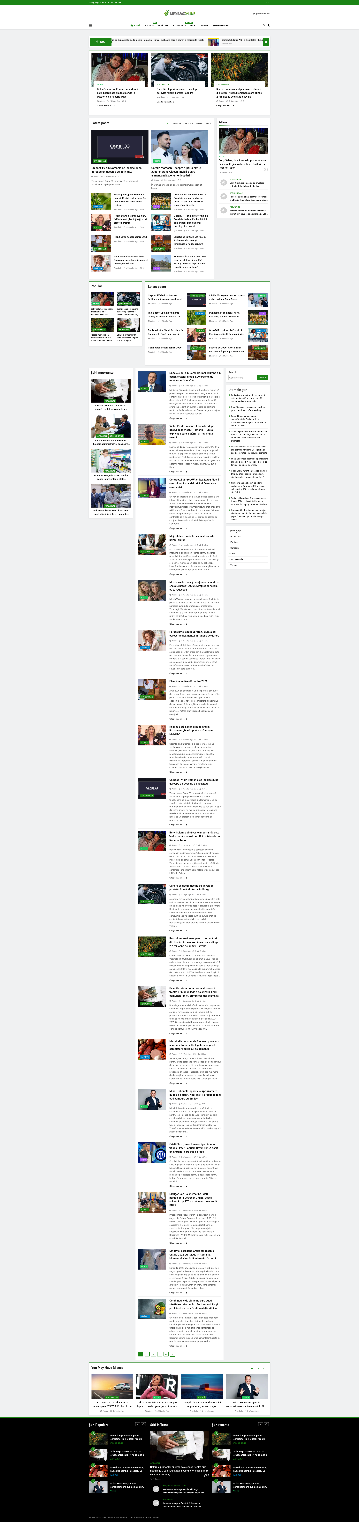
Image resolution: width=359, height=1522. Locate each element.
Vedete (204, 25)
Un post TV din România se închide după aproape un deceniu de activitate (165, 299)
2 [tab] (255, 1368)
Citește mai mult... (105, 105)
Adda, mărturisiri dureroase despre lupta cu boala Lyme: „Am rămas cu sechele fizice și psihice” (157, 1406)
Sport (193, 25)
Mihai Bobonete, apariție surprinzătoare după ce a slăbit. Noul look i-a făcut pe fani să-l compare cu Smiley (195, 1094)
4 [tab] (263, 1368)
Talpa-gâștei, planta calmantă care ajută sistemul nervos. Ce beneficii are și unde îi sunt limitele (166, 316)
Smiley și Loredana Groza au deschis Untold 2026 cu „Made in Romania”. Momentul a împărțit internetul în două (192, 1254)
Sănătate (163, 25)
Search (232, 372)
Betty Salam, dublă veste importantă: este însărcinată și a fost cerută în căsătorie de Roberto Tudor (223, 3)
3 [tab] (259, 1368)
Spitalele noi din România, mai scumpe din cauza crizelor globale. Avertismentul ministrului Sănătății (195, 376)
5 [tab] (266, 1368)
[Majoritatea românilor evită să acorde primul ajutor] (202, 43)
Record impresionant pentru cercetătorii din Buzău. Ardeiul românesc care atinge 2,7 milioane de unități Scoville (239, 93)
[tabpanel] (112, 1393)
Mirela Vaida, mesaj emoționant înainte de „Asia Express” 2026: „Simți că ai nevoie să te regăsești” (194, 585)
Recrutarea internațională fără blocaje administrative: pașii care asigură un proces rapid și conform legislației (183, 1492)
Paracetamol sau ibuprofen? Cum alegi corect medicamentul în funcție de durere (131, 260)
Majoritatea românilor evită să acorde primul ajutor (236, 40)
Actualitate (180, 24)
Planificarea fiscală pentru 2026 (131, 237)
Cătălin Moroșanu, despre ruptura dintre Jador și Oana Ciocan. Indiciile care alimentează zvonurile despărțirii (176, 171)
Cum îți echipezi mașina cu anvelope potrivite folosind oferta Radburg (127, 312)
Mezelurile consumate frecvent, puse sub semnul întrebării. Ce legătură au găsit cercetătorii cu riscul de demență (194, 1045)
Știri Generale (220, 25)
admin (102, 101)
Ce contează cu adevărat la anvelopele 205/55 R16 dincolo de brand (112, 1406)
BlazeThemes (152, 1517)
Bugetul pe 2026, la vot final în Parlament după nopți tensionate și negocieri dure (190, 240)
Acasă (136, 25)
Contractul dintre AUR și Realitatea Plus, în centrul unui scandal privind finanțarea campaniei (146, 40)
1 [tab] (252, 1368)
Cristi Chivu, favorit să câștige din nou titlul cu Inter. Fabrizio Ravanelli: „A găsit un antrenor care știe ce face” (193, 1148)
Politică (150, 24)
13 (166, 1354)
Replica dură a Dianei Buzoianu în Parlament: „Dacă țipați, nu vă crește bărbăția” (130, 219)
